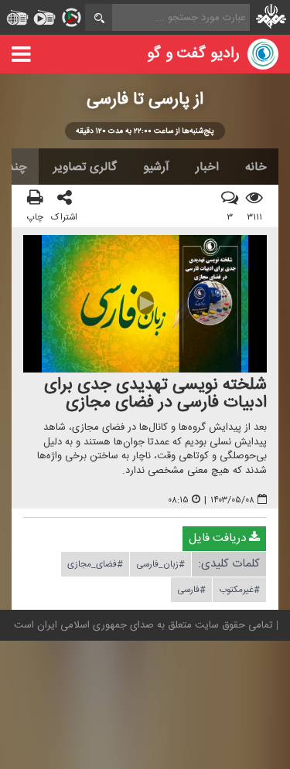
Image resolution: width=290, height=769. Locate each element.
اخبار (207, 167)
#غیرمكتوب (239, 589)
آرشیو (156, 167)
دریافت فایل (219, 538)
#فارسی (191, 589)
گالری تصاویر (85, 167)
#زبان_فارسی (160, 564)
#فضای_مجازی (95, 564)
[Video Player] (145, 304)
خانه (256, 167)
